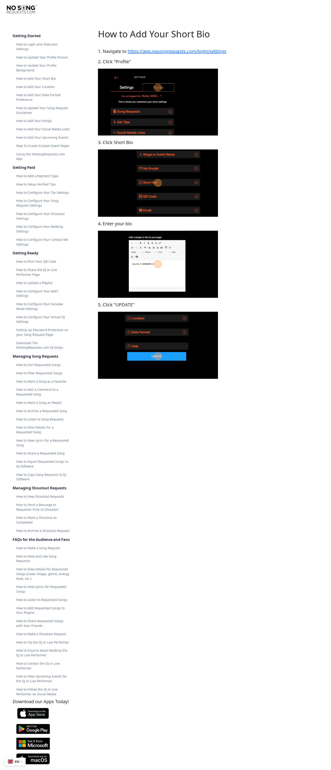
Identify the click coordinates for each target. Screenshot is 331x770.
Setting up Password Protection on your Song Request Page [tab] (42, 332)
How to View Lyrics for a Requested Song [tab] (42, 442)
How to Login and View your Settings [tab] (37, 46)
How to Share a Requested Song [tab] (40, 453)
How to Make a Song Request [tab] (38, 548)
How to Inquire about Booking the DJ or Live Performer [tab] (41, 652)
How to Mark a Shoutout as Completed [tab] (36, 519)
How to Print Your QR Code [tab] (36, 261)
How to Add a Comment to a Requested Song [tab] (37, 391)
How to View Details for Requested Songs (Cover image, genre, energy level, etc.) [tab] (42, 574)
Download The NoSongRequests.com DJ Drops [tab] (39, 345)
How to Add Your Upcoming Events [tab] (42, 137)
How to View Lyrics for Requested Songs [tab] (41, 589)
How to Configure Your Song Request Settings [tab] (37, 203)
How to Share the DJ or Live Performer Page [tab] (36, 272)
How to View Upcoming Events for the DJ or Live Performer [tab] (41, 678)
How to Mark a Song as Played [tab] (38, 402)
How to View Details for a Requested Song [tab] (35, 429)
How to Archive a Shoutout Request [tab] (42, 530)
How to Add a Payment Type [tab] (37, 176)
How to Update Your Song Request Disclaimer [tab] (42, 110)
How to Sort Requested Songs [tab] (38, 365)
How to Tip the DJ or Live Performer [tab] (42, 642)
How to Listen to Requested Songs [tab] (42, 600)
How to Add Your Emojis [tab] (34, 121)
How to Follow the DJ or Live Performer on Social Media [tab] (37, 691)
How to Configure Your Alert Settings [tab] (37, 293)
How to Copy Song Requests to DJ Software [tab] (41, 476)
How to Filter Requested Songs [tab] (39, 373)
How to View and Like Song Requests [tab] (36, 558)
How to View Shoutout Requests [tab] (40, 496)
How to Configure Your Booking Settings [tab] (39, 228)
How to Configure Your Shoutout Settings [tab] (40, 216)
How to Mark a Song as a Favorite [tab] (41, 381)
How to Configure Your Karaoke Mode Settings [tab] (39, 306)
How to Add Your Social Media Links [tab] (43, 129)
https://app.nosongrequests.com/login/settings (177, 51)
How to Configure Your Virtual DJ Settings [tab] (40, 319)
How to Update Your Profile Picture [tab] (42, 57)
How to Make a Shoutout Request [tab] (41, 634)
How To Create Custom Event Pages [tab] (42, 146)
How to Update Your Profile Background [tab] (36, 67)
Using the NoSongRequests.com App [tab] (40, 156)
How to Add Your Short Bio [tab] (36, 78)
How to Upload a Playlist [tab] (34, 283)
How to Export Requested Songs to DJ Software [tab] (42, 463)
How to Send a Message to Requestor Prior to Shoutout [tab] (37, 507)
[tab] (43, 713)
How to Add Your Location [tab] (35, 87)
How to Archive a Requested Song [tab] (41, 411)
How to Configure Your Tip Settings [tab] (42, 192)
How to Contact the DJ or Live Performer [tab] (38, 665)
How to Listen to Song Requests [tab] (40, 419)
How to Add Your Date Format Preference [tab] (38, 97)
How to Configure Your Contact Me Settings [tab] (42, 241)
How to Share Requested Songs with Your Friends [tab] (39, 623)
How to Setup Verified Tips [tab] (36, 184)
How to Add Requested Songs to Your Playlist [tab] (40, 610)
